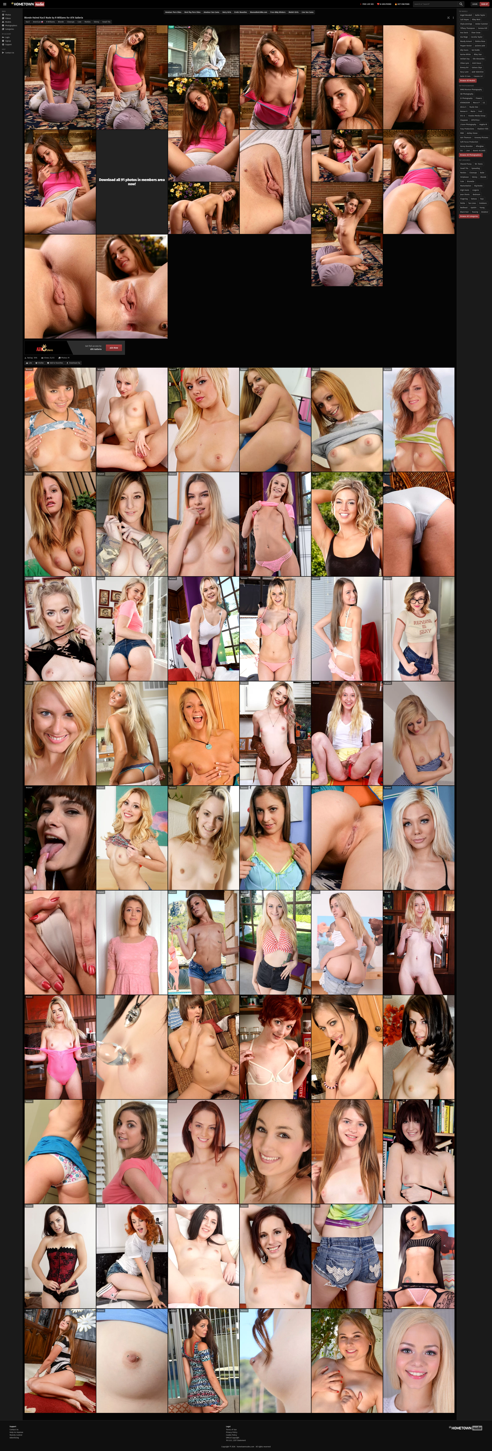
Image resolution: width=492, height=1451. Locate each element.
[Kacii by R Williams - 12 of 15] (347, 234)
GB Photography (466, 94)
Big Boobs (478, 186)
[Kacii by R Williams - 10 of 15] (275, 182)
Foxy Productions (467, 129)
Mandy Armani (466, 41)
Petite (462, 203)
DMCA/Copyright (232, 1438)
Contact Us (14, 1430)
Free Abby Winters (277, 12)
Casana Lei (478, 76)
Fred (480, 111)
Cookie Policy (231, 1435)
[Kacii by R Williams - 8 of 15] (347, 156)
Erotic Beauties (240, 12)
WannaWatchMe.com (258, 12)
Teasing (475, 212)
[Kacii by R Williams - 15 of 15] (132, 286)
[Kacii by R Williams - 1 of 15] (60, 77)
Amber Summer (481, 24)
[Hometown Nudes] (28, 4)
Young (482, 208)
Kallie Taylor (480, 15)
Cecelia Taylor (476, 37)
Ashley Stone (472, 133)
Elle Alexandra (478, 59)
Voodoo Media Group (476, 116)
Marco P (476, 103)
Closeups (70, 22)
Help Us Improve (16, 1432)
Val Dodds (476, 50)
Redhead (463, 208)
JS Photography (466, 98)
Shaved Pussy (465, 164)
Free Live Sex (368, 4)
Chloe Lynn (464, 63)
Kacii (28, 22)
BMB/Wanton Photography (471, 90)
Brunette (470, 181)
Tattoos (474, 199)
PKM (462, 133)
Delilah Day (465, 59)
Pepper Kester (466, 46)
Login (474, 4)
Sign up (484, 4)
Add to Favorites (56, 363)
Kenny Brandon (466, 146)
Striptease (464, 177)
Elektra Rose (480, 41)
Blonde (61, 22)
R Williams (50, 22)
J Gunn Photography (468, 124)
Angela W (483, 124)
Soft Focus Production (469, 142)
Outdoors (483, 203)
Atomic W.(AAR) (479, 151)
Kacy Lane (464, 72)
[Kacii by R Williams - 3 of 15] (275, 77)
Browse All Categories (469, 216)
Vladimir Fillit (482, 129)
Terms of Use (231, 1430)
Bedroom (476, 194)
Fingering (464, 199)
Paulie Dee (473, 107)
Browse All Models (467, 81)
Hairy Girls (226, 12)
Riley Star (478, 54)
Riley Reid (476, 19)
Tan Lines (472, 203)
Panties (88, 22)
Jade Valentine (478, 72)
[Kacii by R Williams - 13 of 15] (204, 208)
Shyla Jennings (466, 24)
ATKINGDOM (465, 103)
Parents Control (16, 1435)
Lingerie (475, 190)
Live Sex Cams (308, 12)
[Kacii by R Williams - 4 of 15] (347, 51)
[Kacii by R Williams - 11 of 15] (419, 182)
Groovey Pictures (481, 137)
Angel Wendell (466, 15)
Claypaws (464, 120)
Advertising (14, 1438)
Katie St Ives (465, 76)
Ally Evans (464, 50)
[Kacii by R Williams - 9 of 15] (60, 182)
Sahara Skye (477, 67)
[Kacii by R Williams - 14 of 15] (60, 286)
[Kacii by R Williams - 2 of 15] (132, 77)
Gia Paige (464, 37)
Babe (482, 173)
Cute (79, 22)
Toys (482, 199)
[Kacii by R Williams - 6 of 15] (347, 103)
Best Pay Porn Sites (192, 12)
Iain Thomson (465, 137)
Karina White (465, 54)
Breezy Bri (464, 67)
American (37, 22)
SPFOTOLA (475, 120)
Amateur (484, 212)
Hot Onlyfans (402, 4)
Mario (473, 111)
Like (30, 363)
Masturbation (465, 186)
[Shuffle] (448, 17)
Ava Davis (464, 33)
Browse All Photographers (470, 155)
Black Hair (464, 212)
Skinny (96, 22)
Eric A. (462, 116)
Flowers (479, 98)
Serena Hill (482, 28)
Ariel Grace (476, 63)
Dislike (41, 363)
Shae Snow (475, 33)
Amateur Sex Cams (211, 12)
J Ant (468, 151)
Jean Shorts (465, 194)
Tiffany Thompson (467, 28)
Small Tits (106, 22)
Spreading (475, 168)
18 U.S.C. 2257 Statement (236, 1440)
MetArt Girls (294, 12)
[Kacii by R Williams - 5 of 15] (419, 77)
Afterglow (480, 146)
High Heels (464, 190)
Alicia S (463, 107)
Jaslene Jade (480, 46)
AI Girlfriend (384, 4)
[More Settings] (453, 17)
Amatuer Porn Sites (173, 12)
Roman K (463, 111)
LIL (484, 103)
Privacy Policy (231, 1432)
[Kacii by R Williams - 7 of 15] (204, 129)
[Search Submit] (461, 4)
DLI (461, 151)
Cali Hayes (464, 19)
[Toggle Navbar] (5, 4)
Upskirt (473, 208)
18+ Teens (479, 164)
